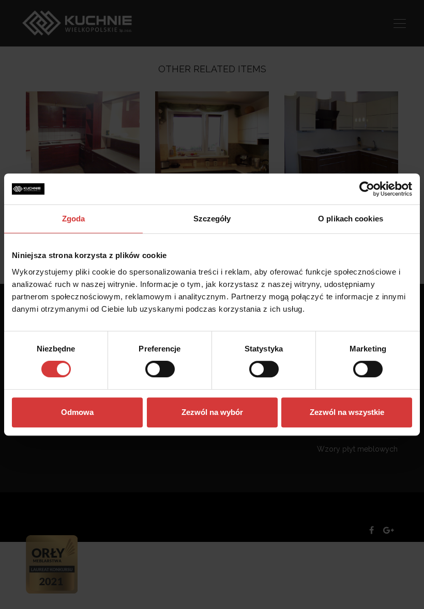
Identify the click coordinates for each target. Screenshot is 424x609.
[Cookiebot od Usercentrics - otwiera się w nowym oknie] (367, 189)
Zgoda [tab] (73, 218)
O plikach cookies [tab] (350, 218)
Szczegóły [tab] (212, 218)
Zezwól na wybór (212, 412)
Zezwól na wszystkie (347, 412)
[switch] (160, 369)
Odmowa (77, 412)
